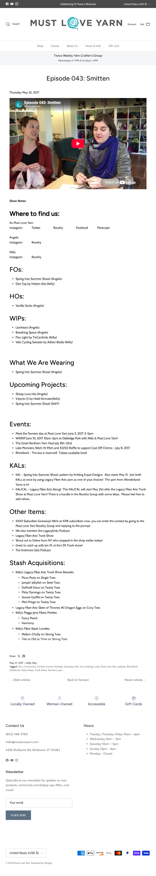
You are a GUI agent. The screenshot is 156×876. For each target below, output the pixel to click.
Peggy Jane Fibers (35, 612)
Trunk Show (41, 670)
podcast (122, 666)
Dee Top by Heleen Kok (31, 284)
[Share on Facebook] (23, 656)
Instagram (16, 227)
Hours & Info (93, 45)
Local (96, 666)
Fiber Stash (31, 628)
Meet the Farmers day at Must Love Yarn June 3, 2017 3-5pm (54, 433)
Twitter (36, 227)
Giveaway (69, 666)
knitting (89, 666)
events (49, 666)
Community (29, 666)
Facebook (82, 227)
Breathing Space (26, 332)
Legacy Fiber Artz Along (45, 489)
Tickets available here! (73, 453)
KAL (77, 666)
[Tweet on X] (19, 656)
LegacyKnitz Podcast (56, 531)
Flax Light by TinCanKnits (32, 337)
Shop (40, 45)
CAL (20, 666)
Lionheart (22, 327)
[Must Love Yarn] (76, 24)
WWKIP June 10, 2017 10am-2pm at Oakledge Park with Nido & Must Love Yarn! (67, 438)
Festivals (58, 666)
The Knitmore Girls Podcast (33, 550)
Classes (55, 45)
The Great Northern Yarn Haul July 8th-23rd (44, 443)
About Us (72, 45)
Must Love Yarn (108, 666)
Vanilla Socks (24, 305)
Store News (27, 670)
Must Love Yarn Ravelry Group (35, 526)
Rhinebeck (132, 666)
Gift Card (113, 45)
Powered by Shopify (41, 862)
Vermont (52, 670)
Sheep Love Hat (26, 394)
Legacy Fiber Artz (27, 535)
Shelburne (15, 670)
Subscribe (18, 815)
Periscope (103, 227)
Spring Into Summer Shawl (33, 279)
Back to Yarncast (78, 680)
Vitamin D (22, 398)
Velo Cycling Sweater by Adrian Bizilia (40, 342)
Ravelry (58, 227)
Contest (41, 666)
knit (82, 666)
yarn (60, 670)
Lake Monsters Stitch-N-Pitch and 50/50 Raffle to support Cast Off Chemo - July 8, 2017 (73, 448)
